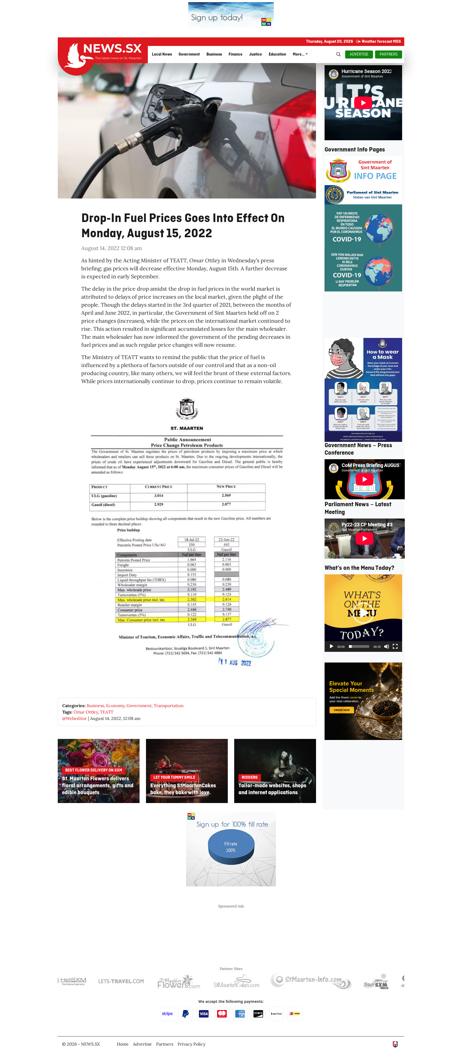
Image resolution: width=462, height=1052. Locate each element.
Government (139, 705)
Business (95, 705)
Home (123, 1044)
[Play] (331, 646)
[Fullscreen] (395, 646)
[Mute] (386, 646)
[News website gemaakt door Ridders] (395, 1044)
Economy (115, 705)
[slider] (359, 646)
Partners (164, 1044)
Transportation (169, 705)
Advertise (142, 1044)
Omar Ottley (86, 712)
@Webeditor (74, 718)
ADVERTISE (359, 54)
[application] (363, 613)
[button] (363, 613)
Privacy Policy (191, 1044)
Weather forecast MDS (381, 41)
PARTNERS (389, 54)
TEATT (106, 712)
